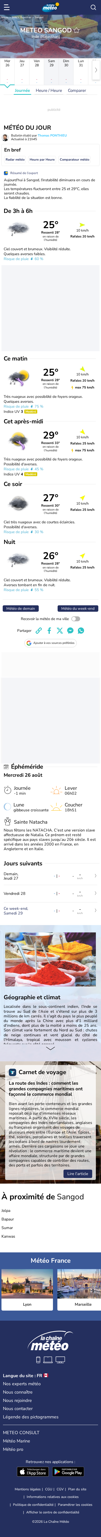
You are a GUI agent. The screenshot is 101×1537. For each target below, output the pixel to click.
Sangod (39, 17)
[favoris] (76, 30)
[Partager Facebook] (49, 630)
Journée (22, 90)
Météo (5, 17)
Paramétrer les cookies (75, 1505)
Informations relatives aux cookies (53, 1497)
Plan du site (77, 1489)
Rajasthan (25, 17)
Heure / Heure (49, 90)
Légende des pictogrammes (31, 1417)
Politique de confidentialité (33, 1504)
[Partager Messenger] (70, 630)
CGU (48, 1489)
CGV (60, 1489)
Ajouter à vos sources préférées (54, 643)
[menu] (8, 7)
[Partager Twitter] (60, 630)
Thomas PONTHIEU (52, 135)
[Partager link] (39, 630)
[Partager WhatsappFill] (81, 630)
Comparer (77, 90)
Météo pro (13, 1449)
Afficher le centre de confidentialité (52, 1512)
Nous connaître (18, 1392)
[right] (96, 70)
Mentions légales (28, 1489)
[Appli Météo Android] (68, 1472)
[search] (93, 7)
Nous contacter (18, 1409)
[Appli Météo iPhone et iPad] (33, 1472)
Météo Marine (16, 1441)
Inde (14, 17)
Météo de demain (20, 608)
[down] (50, 1049)
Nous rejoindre (17, 1400)
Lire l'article (77, 1174)
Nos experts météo (22, 1384)
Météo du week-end (78, 608)
